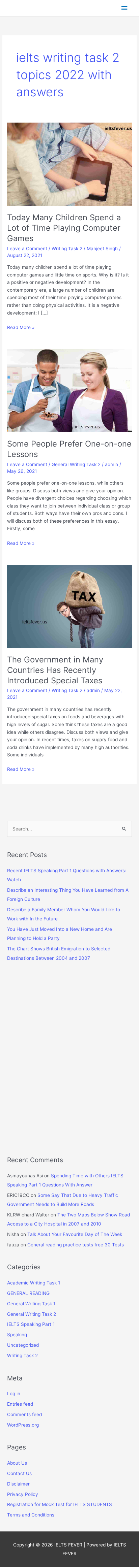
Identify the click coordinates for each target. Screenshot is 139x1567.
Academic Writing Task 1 (33, 1282)
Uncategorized (23, 1345)
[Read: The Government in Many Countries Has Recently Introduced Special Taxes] (69, 606)
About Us (17, 1463)
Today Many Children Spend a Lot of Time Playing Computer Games (64, 228)
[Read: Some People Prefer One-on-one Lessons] (69, 390)
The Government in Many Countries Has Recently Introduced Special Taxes (55, 670)
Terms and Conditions (30, 1514)
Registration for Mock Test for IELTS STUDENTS (59, 1504)
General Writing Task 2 (76, 464)
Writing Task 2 (67, 248)
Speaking (17, 1334)
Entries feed (20, 1404)
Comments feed (24, 1414)
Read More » (20, 327)
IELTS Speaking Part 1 (31, 1324)
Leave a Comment (27, 248)
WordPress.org (23, 1425)
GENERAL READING (28, 1293)
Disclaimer (18, 1484)
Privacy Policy (22, 1494)
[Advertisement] (69, 1063)
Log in (13, 1393)
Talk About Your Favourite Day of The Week (74, 1234)
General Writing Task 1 (31, 1303)
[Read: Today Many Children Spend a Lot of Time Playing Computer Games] (69, 163)
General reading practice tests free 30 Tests (75, 1244)
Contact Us (19, 1473)
